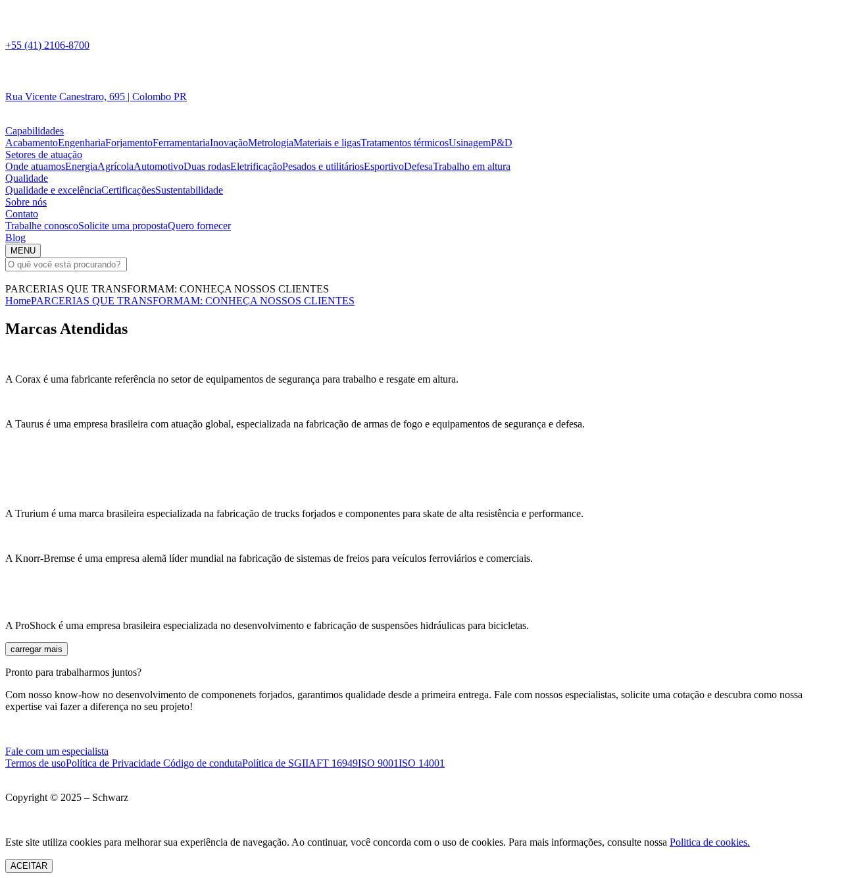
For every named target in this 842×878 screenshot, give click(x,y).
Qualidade (26, 178)
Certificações (128, 190)
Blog (15, 237)
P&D (501, 142)
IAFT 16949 (331, 763)
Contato (21, 213)
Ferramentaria (181, 142)
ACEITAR (29, 866)
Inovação (229, 142)
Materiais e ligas (326, 142)
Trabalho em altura (471, 166)
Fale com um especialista (57, 751)
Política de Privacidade (114, 763)
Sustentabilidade (189, 190)
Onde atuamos (35, 166)
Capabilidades (34, 130)
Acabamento (31, 142)
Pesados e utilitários (323, 166)
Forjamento (129, 142)
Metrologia (270, 142)
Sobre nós (26, 201)
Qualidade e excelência (53, 190)
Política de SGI (273, 763)
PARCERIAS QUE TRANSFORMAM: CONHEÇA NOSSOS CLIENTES (193, 300)
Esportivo (384, 166)
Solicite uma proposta (123, 225)
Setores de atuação (43, 154)
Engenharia (81, 142)
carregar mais (36, 649)
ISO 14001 (422, 763)
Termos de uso (35, 763)
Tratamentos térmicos (404, 142)
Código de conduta (202, 763)
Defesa (418, 166)
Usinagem (470, 142)
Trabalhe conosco (41, 225)
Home (18, 300)
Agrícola (115, 166)
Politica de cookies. (710, 842)
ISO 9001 (378, 763)
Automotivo (159, 166)
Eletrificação (256, 166)
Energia (81, 166)
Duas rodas (207, 166)
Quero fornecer (199, 225)
